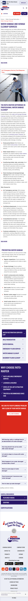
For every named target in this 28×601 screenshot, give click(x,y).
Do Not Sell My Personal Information (14, 579)
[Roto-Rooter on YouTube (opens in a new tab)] (6, 569)
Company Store (21, 547)
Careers (21, 558)
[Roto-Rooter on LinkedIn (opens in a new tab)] (24, 569)
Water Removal (8, 344)
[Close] (25, 594)
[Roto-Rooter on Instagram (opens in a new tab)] (21, 569)
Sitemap (21, 554)
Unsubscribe (14, 585)
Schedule (17, 13)
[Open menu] (26, 8)
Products (7, 554)
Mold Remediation (9, 339)
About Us (7, 558)
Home (2, 19)
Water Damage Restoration (12, 19)
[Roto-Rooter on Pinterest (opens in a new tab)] (17, 569)
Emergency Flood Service (11, 348)
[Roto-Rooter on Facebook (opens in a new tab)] (10, 569)
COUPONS (6, 502)
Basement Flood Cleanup (11, 358)
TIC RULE (14, 598)
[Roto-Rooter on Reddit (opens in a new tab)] (3, 569)
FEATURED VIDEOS (8, 497)
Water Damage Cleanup (11, 353)
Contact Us (7, 551)
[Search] (23, 8)
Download (23, 3)
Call (25, 13)
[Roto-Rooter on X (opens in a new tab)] (14, 569)
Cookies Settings (14, 582)
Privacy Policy (14, 588)
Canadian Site (20, 551)
